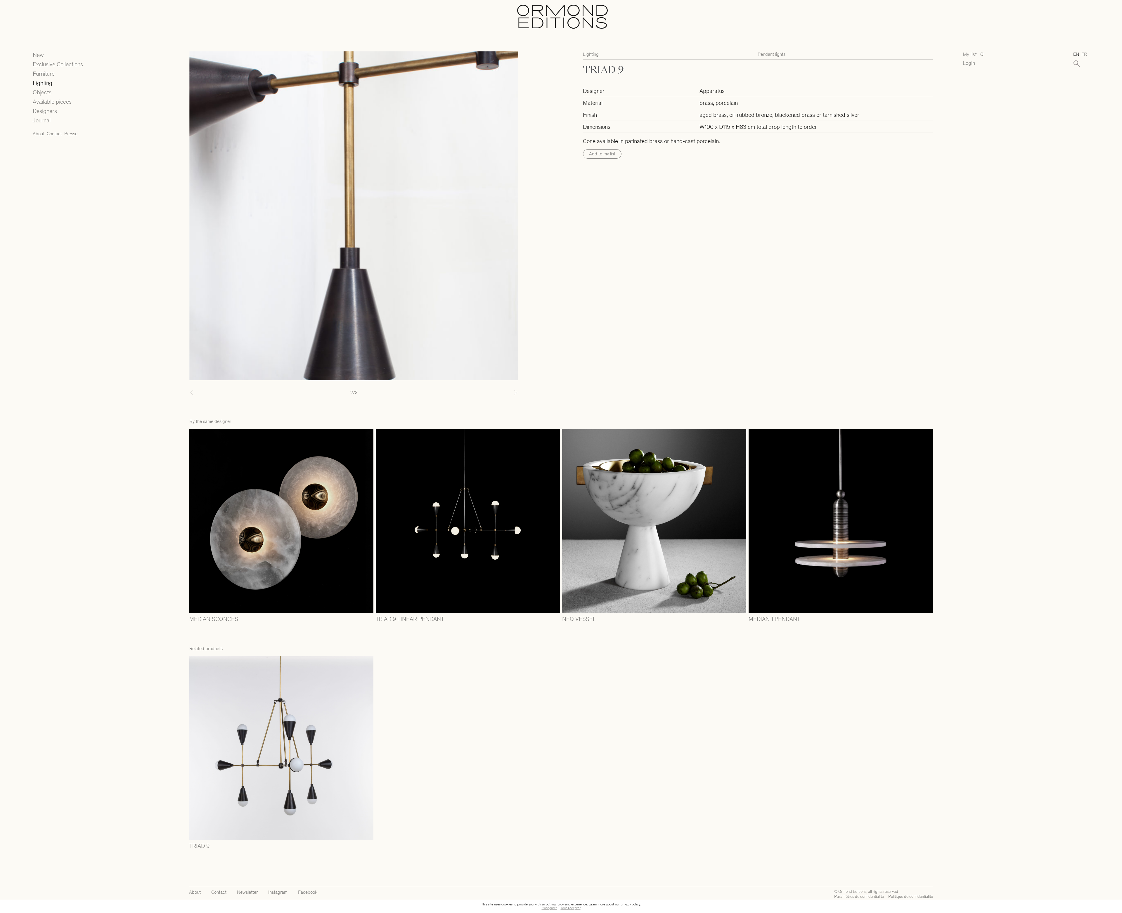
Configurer (549, 908)
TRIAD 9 (199, 845)
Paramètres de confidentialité (859, 896)
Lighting (42, 82)
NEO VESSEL (579, 618)
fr (1084, 54)
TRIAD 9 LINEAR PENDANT (410, 618)
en (1076, 54)
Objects (42, 92)
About (38, 133)
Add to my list (602, 154)
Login (969, 63)
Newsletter (247, 892)
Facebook (307, 892)
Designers (45, 110)
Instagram (278, 892)
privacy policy (630, 904)
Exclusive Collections (58, 64)
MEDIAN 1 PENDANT (774, 618)
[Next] (493, 392)
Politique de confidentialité (910, 896)
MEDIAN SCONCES (213, 618)
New (38, 54)
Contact (54, 133)
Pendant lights (771, 54)
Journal (42, 120)
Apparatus (712, 90)
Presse (70, 133)
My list (973, 54)
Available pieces (52, 101)
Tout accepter (571, 908)
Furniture (44, 73)
